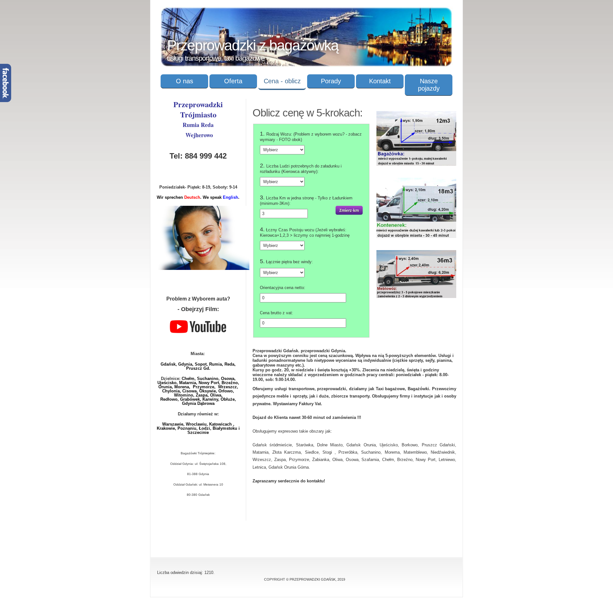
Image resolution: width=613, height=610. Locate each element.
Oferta (233, 81)
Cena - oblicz (282, 81)
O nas (184, 81)
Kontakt (380, 81)
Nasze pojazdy (429, 85)
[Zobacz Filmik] (198, 333)
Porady (331, 81)
